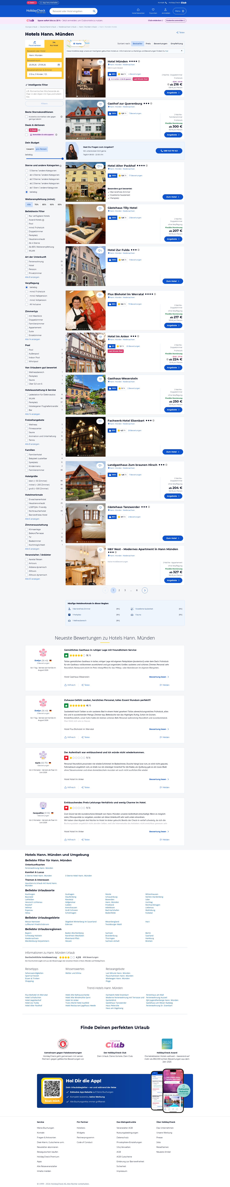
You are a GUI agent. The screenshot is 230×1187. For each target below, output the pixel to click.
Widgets (81, 1133)
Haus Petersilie (112, 1005)
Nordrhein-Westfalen (74, 935)
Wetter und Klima (73, 973)
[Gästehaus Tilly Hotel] (86, 224)
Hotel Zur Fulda (119, 250)
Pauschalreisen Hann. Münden (119, 975)
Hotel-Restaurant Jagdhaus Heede (80, 1005)
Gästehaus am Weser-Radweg (159, 1003)
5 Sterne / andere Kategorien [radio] (43, 170)
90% (52, 204)
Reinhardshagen (152, 905)
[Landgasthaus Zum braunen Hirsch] (86, 481)
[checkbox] (44, 118)
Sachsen (109, 933)
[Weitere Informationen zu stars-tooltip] (60, 166)
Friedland (109, 905)
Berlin (148, 933)
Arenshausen (71, 907)
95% (60, 204)
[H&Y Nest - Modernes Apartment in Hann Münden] (86, 565)
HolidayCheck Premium (48, 1157)
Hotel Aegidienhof (33, 1000)
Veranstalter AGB (125, 1128)
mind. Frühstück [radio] (37, 291)
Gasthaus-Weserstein (123, 378)
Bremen (149, 941)
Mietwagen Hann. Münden (118, 978)
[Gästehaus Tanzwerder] (86, 523)
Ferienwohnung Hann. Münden (39, 868)
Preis (148, 43)
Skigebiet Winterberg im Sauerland (80, 921)
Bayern (28, 933)
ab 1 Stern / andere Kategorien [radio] (44, 188)
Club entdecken (154, 20)
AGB (119, 1152)
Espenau (29, 910)
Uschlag (149, 902)
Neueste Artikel (163, 1152)
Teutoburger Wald (113, 924)
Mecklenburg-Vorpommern (37, 941)
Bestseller (137, 43)
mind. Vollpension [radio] (38, 300)
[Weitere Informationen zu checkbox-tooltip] (61, 117)
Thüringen (110, 938)
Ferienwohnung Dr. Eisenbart (159, 1005)
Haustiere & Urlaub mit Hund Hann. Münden (41, 884)
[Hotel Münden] (86, 77)
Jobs (158, 1142)
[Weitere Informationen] (168, 84)
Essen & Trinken (32, 978)
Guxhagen (69, 894)
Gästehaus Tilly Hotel (122, 207)
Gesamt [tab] (30, 149)
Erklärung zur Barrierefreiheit (130, 1161)
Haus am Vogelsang (114, 1008)
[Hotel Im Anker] (86, 352)
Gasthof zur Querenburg (125, 103)
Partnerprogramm (85, 1137)
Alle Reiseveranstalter (47, 1166)
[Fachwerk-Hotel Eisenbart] (86, 437)
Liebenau (149, 907)
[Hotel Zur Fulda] (86, 266)
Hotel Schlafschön (33, 997)
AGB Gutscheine (124, 1157)
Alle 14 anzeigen (32, 339)
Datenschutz (122, 1137)
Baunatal (29, 897)
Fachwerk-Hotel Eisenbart (126, 420)
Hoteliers (81, 1128)
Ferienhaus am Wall (155, 995)
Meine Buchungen (45, 1128)
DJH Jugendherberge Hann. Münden (162, 1000)
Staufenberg (70, 897)
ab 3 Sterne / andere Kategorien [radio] (44, 179)
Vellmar (28, 907)
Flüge (108, 981)
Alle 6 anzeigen (32, 519)
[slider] (62, 159)
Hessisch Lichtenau (33, 902)
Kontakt (161, 3)
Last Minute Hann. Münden (118, 973)
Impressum (122, 1171)
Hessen (68, 941)
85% (44, 204)
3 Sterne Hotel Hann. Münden (78, 875)
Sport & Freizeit (32, 975)
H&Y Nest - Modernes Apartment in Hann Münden (143, 549)
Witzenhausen (151, 894)
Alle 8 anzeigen (32, 277)
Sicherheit (121, 1166)
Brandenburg (111, 935)
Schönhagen (70, 913)
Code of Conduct (85, 1142)
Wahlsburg (150, 910)
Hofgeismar (70, 902)
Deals (31, 3)
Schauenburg (111, 897)
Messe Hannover (32, 921)
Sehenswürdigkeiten (34, 973)
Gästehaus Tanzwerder (124, 507)
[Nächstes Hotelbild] (102, 77)
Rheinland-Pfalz (72, 938)
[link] (138, 11)
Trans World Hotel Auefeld (77, 1003)
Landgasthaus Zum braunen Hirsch (132, 465)
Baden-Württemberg (74, 933)
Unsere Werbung (164, 1133)
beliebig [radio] (33, 192)
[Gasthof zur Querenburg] (86, 120)
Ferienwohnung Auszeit (156, 997)
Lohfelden (29, 899)
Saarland (149, 935)
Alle (29, 204)
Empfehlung (177, 43)
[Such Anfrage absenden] (94, 11)
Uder (147, 899)
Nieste (108, 894)
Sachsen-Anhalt (112, 941)
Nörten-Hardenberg (154, 897)
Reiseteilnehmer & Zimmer (39, 70)
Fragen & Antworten (46, 1137)
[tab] (34, 44)
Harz (147, 921)
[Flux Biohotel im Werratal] (86, 310)
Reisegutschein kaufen (47, 1152)
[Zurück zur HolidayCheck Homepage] (36, 11)
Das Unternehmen (165, 1128)
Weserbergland (112, 921)
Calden (68, 905)
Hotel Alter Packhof (121, 165)
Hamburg (149, 938)
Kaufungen (30, 894)
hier (166, 51)
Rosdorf (28, 905)
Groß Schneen (71, 910)
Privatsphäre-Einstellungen (129, 1142)
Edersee (68, 924)
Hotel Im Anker (118, 336)
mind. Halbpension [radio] (38, 296)
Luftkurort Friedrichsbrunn (37, 924)
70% (36, 204)
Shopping (29, 981)
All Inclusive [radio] (35, 304)
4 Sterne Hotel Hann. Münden (38, 875)
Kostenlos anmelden (175, 20)
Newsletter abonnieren (47, 1147)
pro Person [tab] (41, 149)
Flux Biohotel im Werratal (126, 294)
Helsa (27, 913)
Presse (159, 1137)
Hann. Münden (112, 902)
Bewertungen (160, 43)
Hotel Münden (118, 61)
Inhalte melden (44, 1171)
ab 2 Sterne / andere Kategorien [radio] (44, 183)
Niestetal (69, 899)
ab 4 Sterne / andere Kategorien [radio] (44, 175)
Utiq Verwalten (123, 1147)
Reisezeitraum (33, 60)
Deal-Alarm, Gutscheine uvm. (50, 1142)
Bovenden (109, 899)
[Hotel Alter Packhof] (86, 182)
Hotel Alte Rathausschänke (77, 995)
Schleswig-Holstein (33, 935)
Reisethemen (162, 1147)
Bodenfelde (110, 913)
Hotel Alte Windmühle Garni (78, 997)
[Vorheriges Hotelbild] (69, 77)
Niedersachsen (32, 938)
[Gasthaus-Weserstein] (86, 395)
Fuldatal (149, 913)
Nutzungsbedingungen (127, 1133)
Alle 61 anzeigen (32, 579)
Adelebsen (110, 907)
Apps (39, 1161)
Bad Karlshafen (112, 910)
